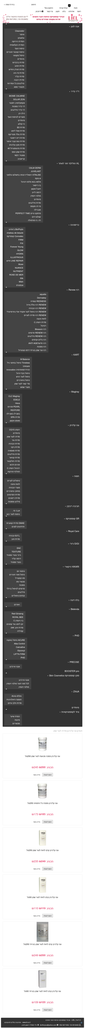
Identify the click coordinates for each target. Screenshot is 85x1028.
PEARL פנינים (14, 406)
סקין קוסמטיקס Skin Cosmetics (63, 675)
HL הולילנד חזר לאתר (68, 163)
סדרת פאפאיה (14, 450)
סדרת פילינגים (35, 202)
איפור (22, 34)
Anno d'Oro (17, 695)
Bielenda (74, 609)
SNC (19, 548)
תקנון (58, 11)
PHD (76, 635)
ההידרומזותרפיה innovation (18, 369)
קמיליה (20, 630)
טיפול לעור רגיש (23, 376)
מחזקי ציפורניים (13, 491)
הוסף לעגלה (40, 745)
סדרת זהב (15, 538)
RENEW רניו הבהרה (37, 308)
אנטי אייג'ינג (15, 666)
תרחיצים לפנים (18, 526)
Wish (21, 281)
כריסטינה (74, 224)
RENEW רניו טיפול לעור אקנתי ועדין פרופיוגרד (26, 311)
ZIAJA (76, 691)
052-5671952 (64, 1025)
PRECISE (74, 662)
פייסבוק (38, 11)
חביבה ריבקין (72, 506)
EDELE (16, 399)
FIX (21, 243)
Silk (21, 278)
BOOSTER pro (72, 671)
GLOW (20, 250)
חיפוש (33, 4)
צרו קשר (50, 11)
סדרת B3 (21, 127)
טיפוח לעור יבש (13, 514)
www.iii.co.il (17, 1022)
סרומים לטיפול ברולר (16, 588)
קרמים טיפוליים (18, 595)
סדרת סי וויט (19, 72)
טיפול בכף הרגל (23, 373)
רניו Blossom (40, 329)
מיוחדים (20, 58)
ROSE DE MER (16, 274)
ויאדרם (17, 604)
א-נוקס (38, 178)
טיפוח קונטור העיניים (15, 51)
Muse (20, 264)
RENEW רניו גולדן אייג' (36, 304)
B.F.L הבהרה (14, 535)
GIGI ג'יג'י (74, 543)
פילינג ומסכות (14, 501)
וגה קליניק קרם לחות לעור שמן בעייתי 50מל (42, 991)
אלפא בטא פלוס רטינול (31, 181)
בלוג (64, 11)
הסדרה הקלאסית (17, 44)
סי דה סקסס (35, 206)
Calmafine (20, 647)
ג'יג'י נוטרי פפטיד (14, 554)
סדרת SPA (15, 417)
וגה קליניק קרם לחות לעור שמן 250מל (42, 850)
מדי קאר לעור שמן (22, 383)
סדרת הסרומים (13, 494)
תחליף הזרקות (14, 471)
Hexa (17, 403)
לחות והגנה (41, 318)
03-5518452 (74, 1025)
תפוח (76, 476)
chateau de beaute (15, 232)
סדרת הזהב (19, 65)
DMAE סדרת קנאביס (15, 522)
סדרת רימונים (14, 497)
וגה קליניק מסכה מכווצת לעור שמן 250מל (42, 756)
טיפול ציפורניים (23, 380)
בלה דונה (74, 600)
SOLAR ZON (19, 99)
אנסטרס (19, 285)
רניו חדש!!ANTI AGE (37, 343)
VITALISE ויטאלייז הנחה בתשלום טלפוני (24, 174)
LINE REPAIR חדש (15, 260)
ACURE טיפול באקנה (16, 640)
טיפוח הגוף (19, 48)
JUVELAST (36, 171)
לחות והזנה (15, 484)
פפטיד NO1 (20, 155)
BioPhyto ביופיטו (16, 229)
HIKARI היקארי (71, 566)
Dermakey (41, 297)
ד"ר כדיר (74, 91)
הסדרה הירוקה (18, 41)
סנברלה (37, 209)
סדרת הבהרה (14, 443)
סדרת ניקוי (15, 447)
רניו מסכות (41, 346)
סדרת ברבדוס (18, 62)
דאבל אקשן (36, 188)
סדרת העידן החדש (16, 69)
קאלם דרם (36, 216)
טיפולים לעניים (13, 480)
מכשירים (16, 723)
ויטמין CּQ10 (14, 429)
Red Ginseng (17, 613)
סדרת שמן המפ (18, 151)
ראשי (79, 11)
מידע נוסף (36, 775)
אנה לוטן (74, 26)
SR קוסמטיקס (72, 518)
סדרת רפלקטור (13, 461)
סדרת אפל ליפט (18, 130)
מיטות (17, 719)
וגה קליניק (74, 425)
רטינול (43, 325)
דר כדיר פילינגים (18, 109)
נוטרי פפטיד (16, 562)
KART (76, 354)
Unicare (26, 366)
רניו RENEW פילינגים (37, 336)
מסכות (22, 584)
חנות (75, 8)
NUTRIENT (18, 271)
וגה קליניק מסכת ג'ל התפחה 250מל (42, 803)
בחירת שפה (9, 4)
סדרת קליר (19, 76)
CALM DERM (35, 167)
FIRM (20, 239)
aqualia (43, 294)
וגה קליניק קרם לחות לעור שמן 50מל (42, 897)
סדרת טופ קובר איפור (16, 141)
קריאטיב (21, 158)
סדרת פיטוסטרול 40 (16, 148)
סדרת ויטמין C (40, 322)
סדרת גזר (16, 440)
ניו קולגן (21, 123)
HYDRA (19, 253)
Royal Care (73, 531)
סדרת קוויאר (14, 457)
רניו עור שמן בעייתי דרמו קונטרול (32, 350)
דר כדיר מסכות (18, 106)
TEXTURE (16, 551)
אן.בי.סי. (16, 510)
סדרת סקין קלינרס (17, 144)
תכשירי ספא (19, 86)
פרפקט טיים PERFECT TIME (28, 213)
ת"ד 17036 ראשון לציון (29, 1025)
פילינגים (21, 592)
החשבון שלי (48, 8)
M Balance (25, 359)
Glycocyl (21, 650)
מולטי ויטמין (36, 195)
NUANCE (19, 267)
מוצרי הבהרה (14, 487)
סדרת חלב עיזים (15, 702)
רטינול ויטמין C (13, 468)
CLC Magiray (14, 396)
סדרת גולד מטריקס (16, 134)
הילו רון (22, 113)
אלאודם (21, 37)
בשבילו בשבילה (13, 413)
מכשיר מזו (20, 581)
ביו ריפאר (37, 185)
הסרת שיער (15, 716)
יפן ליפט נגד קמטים (15, 624)
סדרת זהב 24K (17, 627)
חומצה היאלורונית (14, 699)
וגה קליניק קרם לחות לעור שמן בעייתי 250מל (42, 944)
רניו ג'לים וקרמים (39, 339)
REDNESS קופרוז (38, 301)
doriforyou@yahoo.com (48, 1025)
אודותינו (71, 11)
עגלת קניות (64, 7)
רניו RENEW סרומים (37, 332)
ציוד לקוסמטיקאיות (70, 711)
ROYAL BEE (17, 617)
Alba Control (19, 643)
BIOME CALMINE (17, 95)
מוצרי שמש (25, 387)
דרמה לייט (36, 192)
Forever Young (16, 246)
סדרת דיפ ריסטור (17, 137)
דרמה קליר (16, 558)
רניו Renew (73, 289)
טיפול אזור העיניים (17, 574)
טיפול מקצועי (18, 55)
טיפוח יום (21, 571)
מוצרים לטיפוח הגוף (16, 116)
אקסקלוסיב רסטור (17, 102)
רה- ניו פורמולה (34, 220)
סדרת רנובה (19, 79)
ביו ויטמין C (18, 620)
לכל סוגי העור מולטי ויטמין (18, 683)
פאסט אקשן (15, 420)
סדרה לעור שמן (13, 436)
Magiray (75, 391)
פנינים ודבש (15, 464)
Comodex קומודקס (15, 236)
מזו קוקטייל (20, 578)
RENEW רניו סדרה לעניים (35, 315)
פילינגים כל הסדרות (15, 83)
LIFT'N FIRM (19, 654)
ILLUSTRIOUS (16, 257)
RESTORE (15, 410)
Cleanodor (19, 30)
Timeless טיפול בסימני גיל (18, 362)
